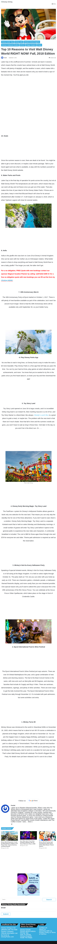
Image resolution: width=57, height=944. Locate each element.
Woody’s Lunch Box (41, 415)
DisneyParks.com (7, 937)
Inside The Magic (26, 937)
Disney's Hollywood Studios (10, 45)
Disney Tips (24, 933)
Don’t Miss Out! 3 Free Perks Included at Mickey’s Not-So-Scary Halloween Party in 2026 (27, 842)
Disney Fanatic (25, 930)
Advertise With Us (45, 931)
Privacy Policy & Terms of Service (47, 933)
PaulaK (5, 57)
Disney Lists (18, 42)
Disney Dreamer (26, 936)
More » (30, 822)
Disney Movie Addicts (28, 931)
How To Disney (25, 934)
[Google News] (33, 800)
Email (3, 907)
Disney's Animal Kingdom (31, 42)
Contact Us (43, 928)
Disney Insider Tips (7, 42)
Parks (39, 45)
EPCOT (22, 45)
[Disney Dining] (6, 4)
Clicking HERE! (7, 280)
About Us (42, 929)
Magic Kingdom (31, 45)
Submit (6, 914)
